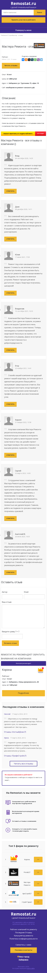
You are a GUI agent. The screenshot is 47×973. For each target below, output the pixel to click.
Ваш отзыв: (7, 602)
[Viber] (38, 59)
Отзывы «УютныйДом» (15, 732)
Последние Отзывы (23, 932)
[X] (29, 59)
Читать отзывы (10, 65)
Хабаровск (23, 959)
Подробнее (23, 693)
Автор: (5, 592)
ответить (10, 191)
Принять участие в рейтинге (23, 20)
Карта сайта (31, 968)
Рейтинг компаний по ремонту (23, 929)
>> (38, 859)
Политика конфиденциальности (23, 938)
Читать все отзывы (23, 763)
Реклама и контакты (23, 950)
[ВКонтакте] (23, 59)
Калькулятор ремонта (23, 935)
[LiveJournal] (32, 59)
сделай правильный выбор (23, 4)
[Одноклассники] (26, 59)
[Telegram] (41, 59)
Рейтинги (4, 35)
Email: (26, 592)
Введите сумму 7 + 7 (10, 631)
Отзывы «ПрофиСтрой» (15, 756)
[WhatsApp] (35, 59)
